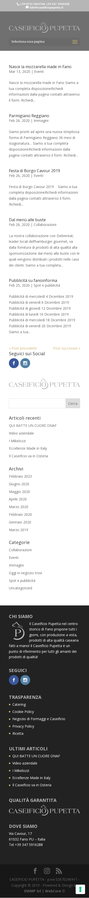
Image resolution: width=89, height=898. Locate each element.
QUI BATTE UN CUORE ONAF (33, 425)
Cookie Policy (23, 711)
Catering (19, 704)
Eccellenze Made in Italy (28, 448)
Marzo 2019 (18, 529)
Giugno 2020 (19, 484)
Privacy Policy (23, 726)
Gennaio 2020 (20, 522)
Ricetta (17, 733)
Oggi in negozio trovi (25, 573)
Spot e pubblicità (47, 285)
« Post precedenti (23, 348)
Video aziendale (21, 433)
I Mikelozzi (17, 440)
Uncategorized (20, 588)
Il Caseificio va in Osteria (28, 456)
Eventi (39, 71)
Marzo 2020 (18, 506)
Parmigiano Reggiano (29, 115)
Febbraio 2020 (20, 514)
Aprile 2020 (18, 499)
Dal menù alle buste (27, 219)
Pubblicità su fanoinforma (33, 280)
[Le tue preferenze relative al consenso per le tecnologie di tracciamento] (80, 889)
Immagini (41, 120)
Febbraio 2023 (20, 476)
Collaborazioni (45, 224)
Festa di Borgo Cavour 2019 (34, 170)
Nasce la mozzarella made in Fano (40, 66)
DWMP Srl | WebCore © (44, 891)
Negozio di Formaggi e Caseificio (38, 718)
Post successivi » (66, 348)
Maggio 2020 (19, 491)
